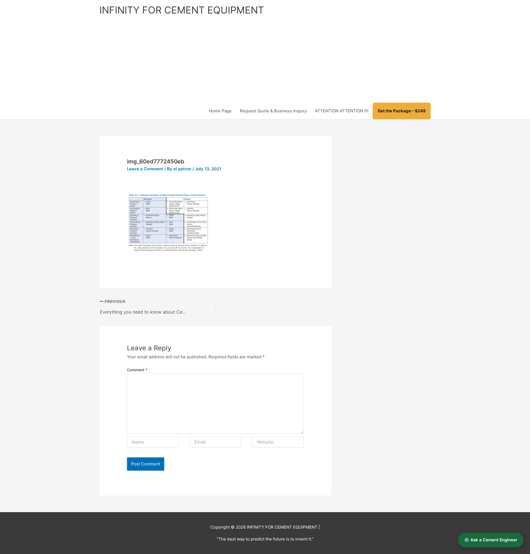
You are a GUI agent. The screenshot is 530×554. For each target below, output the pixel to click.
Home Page (220, 110)
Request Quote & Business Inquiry (273, 110)
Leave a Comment (145, 168)
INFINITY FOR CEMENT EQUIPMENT (181, 10)
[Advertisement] (265, 61)
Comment (137, 369)
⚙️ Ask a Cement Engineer (490, 539)
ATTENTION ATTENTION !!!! (342, 110)
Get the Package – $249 (402, 110)
